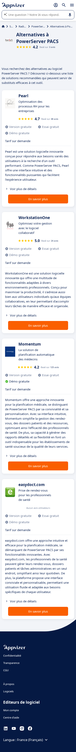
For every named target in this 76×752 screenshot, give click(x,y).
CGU (6, 670)
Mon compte (11, 710)
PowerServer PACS (38, 26)
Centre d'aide (11, 717)
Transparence (11, 663)
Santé (12, 26)
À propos (8, 684)
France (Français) (30, 740)
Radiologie (23, 26)
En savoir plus (38, 199)
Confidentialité (12, 655)
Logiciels (8, 691)
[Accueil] (3, 26)
